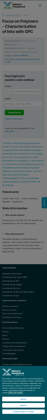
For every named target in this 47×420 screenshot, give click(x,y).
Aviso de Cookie (15, 393)
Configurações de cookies (23, 412)
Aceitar (23, 399)
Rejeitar (23, 405)
